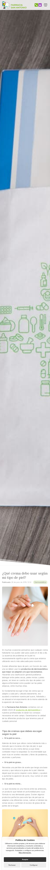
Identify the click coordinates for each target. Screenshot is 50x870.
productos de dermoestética (28, 710)
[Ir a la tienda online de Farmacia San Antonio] (40, 5)
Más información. (25, 853)
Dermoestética (40, 582)
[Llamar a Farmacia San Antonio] (36, 5)
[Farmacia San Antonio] (14, 5)
